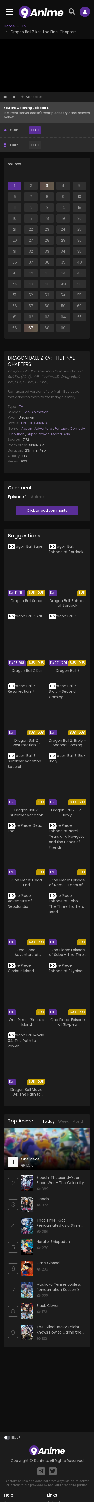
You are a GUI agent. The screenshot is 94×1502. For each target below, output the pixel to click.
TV (23, 26)
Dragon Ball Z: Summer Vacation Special (26, 815)
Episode (17, 496)
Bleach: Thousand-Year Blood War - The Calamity (60, 1180)
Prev (4, 97)
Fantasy (61, 428)
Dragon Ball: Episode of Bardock (68, 603)
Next (14, 97)
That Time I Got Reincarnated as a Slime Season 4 (59, 1225)
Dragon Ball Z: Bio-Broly (67, 812)
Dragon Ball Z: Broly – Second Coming (67, 743)
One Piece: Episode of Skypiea (67, 1022)
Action (27, 428)
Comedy (77, 428)
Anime (37, 496)
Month (78, 1121)
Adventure (43, 428)
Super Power (38, 433)
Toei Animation (36, 412)
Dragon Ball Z (67, 670)
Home (9, 26)
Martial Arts (60, 433)
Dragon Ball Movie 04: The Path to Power (26, 1094)
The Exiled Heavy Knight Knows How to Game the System (59, 1332)
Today (48, 1121)
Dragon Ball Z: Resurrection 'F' (26, 743)
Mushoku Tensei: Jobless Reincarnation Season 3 (59, 1287)
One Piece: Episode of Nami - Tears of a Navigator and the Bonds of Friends (67, 887)
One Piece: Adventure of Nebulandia (27, 954)
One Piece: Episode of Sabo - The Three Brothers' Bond (67, 954)
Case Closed (48, 1263)
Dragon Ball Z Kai (27, 670)
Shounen (17, 433)
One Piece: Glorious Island (26, 1022)
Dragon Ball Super (27, 600)
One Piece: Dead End (26, 882)
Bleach (43, 1198)
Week (63, 1121)
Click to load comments (47, 510)
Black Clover (48, 1305)
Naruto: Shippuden (53, 1241)
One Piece (30, 1159)
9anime (41, 1460)
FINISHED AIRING (34, 423)
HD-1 (35, 130)
